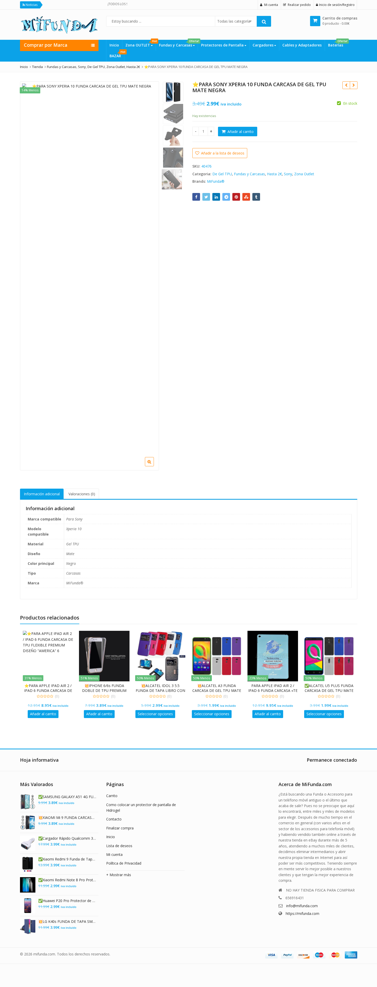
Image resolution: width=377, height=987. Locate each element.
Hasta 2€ (274, 173)
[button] (180, 465)
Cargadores (263, 45)
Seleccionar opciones (155, 713)
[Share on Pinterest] (236, 197)
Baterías (337, 43)
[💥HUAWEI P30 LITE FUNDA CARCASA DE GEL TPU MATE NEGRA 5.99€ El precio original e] (346, 85)
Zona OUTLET (140, 43)
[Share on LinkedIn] (216, 197)
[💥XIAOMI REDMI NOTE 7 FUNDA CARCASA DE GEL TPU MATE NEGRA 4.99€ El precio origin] (353, 85)
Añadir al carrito (240, 131)
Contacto (114, 819)
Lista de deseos (119, 845)
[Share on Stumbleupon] (246, 197)
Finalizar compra (120, 828)
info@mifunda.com (302, 905)
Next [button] (150, 271)
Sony (288, 173)
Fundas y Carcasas (178, 43)
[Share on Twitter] (206, 197)
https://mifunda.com (302, 913)
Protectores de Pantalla (223, 45)
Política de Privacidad (123, 863)
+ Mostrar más (118, 874)
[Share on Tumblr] (256, 197)
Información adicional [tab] (42, 493)
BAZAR (117, 54)
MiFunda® (215, 181)
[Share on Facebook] (196, 197)
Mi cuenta (114, 854)
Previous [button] (29, 271)
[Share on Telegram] (226, 197)
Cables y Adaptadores (302, 45)
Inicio (114, 45)
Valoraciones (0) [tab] (81, 493)
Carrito (111, 795)
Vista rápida (50, 685)
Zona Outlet (304, 173)
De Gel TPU (222, 173)
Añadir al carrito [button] (43, 713)
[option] (89, 151)
